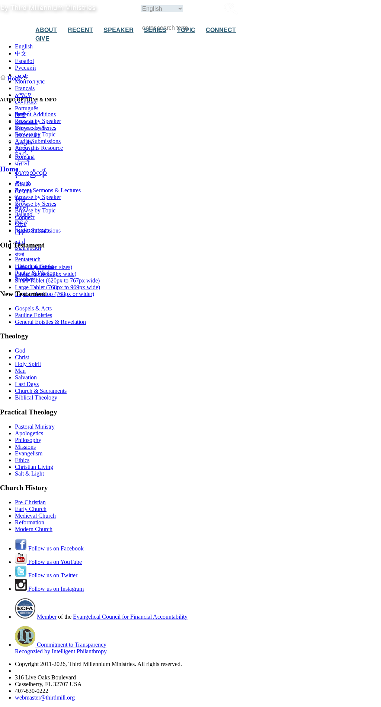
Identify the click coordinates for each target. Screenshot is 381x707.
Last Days (27, 384)
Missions (25, 447)
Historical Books (34, 266)
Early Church (31, 509)
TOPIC (186, 29)
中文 (21, 53)
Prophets (25, 279)
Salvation (26, 377)
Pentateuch (28, 259)
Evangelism (28, 453)
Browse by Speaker (38, 121)
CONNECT (221, 29)
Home (14, 78)
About (22, 183)
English (24, 46)
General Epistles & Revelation (50, 322)
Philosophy (28, 440)
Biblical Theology (36, 397)
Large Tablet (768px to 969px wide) (57, 287)
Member (47, 616)
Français (25, 88)
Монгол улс (30, 81)
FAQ (21, 154)
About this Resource (39, 148)
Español (24, 61)
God (20, 350)
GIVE (42, 38)
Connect (25, 217)
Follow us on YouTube (54, 562)
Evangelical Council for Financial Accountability (130, 616)
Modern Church (33, 529)
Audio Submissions (38, 141)
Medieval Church (35, 515)
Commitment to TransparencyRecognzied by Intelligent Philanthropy (61, 647)
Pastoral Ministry (35, 426)
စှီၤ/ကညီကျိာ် (31, 173)
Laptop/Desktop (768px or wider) (54, 294)
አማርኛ (23, 95)
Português (26, 108)
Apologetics (29, 433)
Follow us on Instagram (55, 589)
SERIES (155, 29)
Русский (25, 67)
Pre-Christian (30, 502)
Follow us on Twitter (52, 575)
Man (20, 370)
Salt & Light (29, 473)
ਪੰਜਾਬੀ (22, 163)
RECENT (80, 29)
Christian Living (34, 467)
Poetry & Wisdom (36, 272)
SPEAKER (119, 29)
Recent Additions (35, 114)
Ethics (22, 460)
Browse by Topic (35, 134)
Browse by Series (35, 127)
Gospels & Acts (33, 308)
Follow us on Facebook (55, 548)
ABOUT (46, 29)
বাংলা (19, 254)
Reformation (29, 522)
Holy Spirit (28, 364)
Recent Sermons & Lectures (48, 190)
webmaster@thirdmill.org (45, 697)
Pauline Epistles (33, 315)
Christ (22, 357)
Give (20, 224)
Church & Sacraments (41, 391)
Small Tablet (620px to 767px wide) (57, 280)
